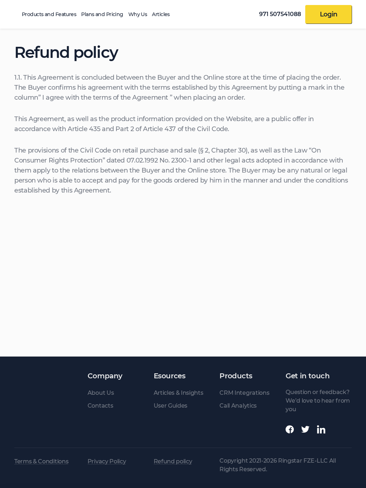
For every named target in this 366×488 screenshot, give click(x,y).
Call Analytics (238, 405)
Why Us (137, 14)
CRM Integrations (244, 392)
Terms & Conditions (41, 461)
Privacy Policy (107, 461)
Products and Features (49, 14)
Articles (161, 14)
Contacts (100, 405)
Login (328, 14)
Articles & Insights (178, 392)
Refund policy (173, 461)
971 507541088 (280, 14)
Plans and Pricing (102, 14)
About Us (101, 392)
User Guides (170, 405)
